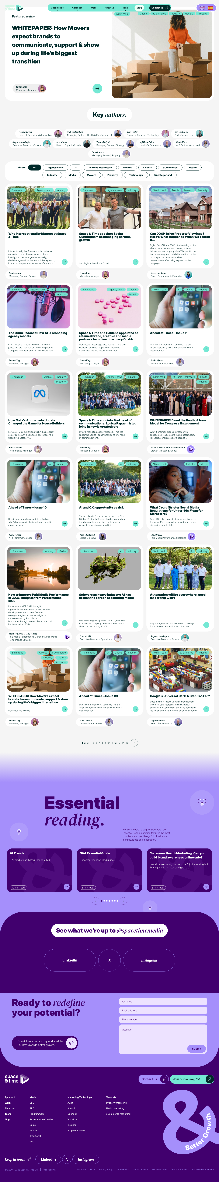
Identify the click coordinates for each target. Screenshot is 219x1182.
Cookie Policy (122, 1169)
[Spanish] (210, 8)
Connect (72, 1113)
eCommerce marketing (118, 1113)
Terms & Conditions (86, 1169)
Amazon (34, 1130)
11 (112, 742)
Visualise (72, 1119)
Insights (71, 1124)
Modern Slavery (140, 1169)
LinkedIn (69, 960)
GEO (32, 1141)
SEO (32, 1102)
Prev (95, 901)
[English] (202, 8)
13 (119, 742)
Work (93, 7)
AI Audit (71, 1108)
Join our (188, 1079)
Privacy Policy (105, 1169)
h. (55, 1169)
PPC (32, 1108)
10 (108, 742)
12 (115, 742)
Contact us (157, 7)
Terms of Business (180, 1169)
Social (33, 1124)
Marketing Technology (79, 1097)
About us (109, 7)
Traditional (35, 1136)
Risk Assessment (159, 1169)
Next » (134, 742)
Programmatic (37, 1113)
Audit (70, 1102)
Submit (196, 1048)
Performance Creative (41, 1119)
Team (126, 7)
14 (123, 742)
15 (127, 742)
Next (123, 901)
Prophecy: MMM (76, 1130)
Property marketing (116, 1102)
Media (33, 1097)
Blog (139, 7)
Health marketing (115, 1108)
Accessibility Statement (203, 1169)
